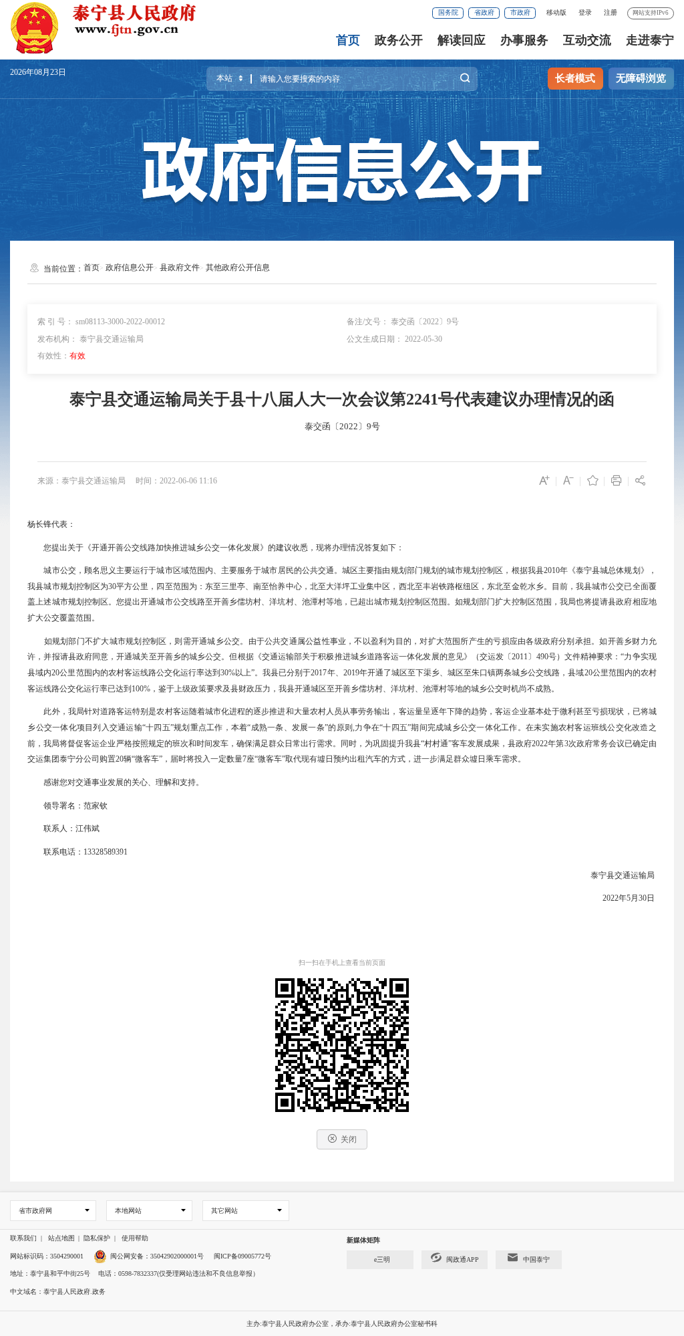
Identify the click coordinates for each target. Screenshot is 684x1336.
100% (141, 688)
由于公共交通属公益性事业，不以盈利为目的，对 (338, 641)
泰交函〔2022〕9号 (342, 426)
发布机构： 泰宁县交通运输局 (90, 339)
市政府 (520, 12)
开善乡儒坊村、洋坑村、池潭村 (391, 688)
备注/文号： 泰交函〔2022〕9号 (403, 321)
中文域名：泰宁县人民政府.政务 (58, 1291)
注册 (610, 12)
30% (227, 672)
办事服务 (524, 40)
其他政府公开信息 (238, 267)
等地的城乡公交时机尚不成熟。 (503, 688)
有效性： (61, 355)
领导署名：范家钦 (75, 805)
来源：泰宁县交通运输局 (81, 480)
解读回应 (462, 40)
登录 (585, 12)
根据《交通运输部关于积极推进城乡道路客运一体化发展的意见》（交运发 (371, 656)
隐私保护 (96, 1238)
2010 (552, 570)
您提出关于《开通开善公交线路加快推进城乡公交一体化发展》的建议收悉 (175, 547)
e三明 (382, 1259)
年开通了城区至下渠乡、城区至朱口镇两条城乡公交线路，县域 (471, 672)
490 (542, 656)
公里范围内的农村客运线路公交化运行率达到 (139, 672)
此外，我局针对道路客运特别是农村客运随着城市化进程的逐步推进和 (168, 711)
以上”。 (249, 672)
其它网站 (224, 1210)
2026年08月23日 (38, 72)
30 (112, 586)
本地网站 (128, 1210)
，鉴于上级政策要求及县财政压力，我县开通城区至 (242, 688)
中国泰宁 (536, 1259)
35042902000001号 (177, 1256)
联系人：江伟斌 (71, 828)
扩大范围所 (448, 641)
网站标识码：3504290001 (46, 1256)
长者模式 (575, 78)
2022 (540, 743)
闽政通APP (462, 1259)
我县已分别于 (287, 672)
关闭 (349, 1139)
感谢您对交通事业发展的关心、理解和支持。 (123, 782)
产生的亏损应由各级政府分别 (522, 641)
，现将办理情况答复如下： (356, 547)
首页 (348, 40)
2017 (319, 672)
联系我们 (23, 1238)
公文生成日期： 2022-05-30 (394, 339)
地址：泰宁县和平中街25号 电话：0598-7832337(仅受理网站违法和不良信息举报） (134, 1273)
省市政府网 (35, 1210)
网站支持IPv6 (651, 12)
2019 (351, 672)
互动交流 (587, 40)
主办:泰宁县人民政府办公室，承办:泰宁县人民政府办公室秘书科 (342, 1323)
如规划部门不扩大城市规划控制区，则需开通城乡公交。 (146, 641)
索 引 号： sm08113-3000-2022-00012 (101, 321)
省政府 (484, 12)
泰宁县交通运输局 (622, 875)
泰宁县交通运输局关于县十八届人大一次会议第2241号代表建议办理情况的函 (342, 399)
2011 (520, 656)
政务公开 (399, 40)
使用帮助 (135, 1238)
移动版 (556, 12)
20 (55, 672)
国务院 (448, 12)
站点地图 (61, 1238)
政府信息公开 (130, 267)
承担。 (587, 641)
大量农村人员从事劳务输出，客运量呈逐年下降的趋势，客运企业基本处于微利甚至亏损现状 (459, 711)
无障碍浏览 (641, 78)
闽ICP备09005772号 (242, 1256)
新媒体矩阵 (363, 1240)
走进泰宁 (650, 40)
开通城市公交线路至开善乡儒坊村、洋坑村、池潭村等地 (241, 601)
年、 (335, 672)
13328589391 (105, 852)
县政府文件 (180, 267)
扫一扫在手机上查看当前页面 (342, 962)
